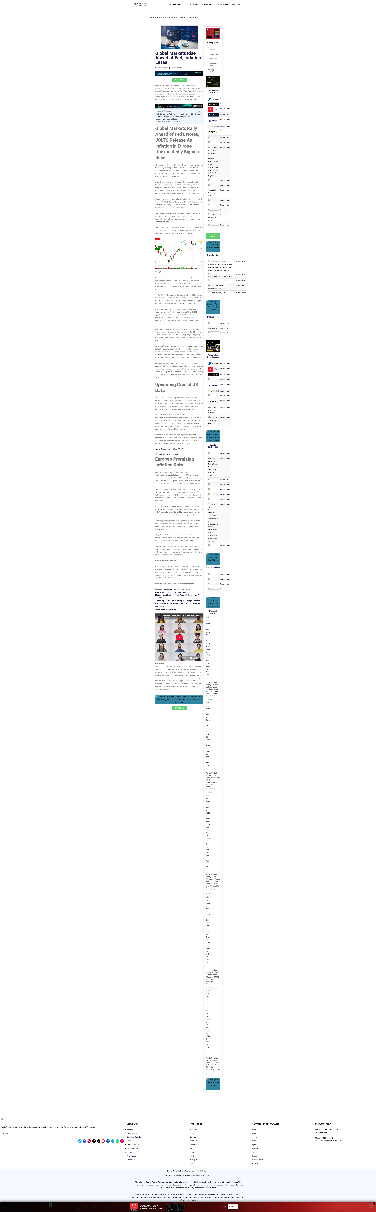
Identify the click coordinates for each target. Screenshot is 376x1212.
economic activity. (162, 222)
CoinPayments (257, 1160)
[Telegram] (112, 1141)
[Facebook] (84, 1141)
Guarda (255, 1164)
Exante (192, 1152)
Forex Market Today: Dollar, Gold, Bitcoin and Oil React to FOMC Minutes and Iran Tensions (213, 780)
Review (222, 99)
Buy (228, 323)
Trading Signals (211, 71)
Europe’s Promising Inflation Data (170, 121)
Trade (228, 99)
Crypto (129, 1152)
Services (130, 1141)
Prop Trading (131, 1156)
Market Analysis (181, 567)
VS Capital (193, 1160)
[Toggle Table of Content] (199, 111)
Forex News (213, 54)
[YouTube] (103, 1141)
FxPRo (192, 1156)
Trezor (254, 1152)
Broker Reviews (176, 4)
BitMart (255, 1133)
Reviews (130, 1129)
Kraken (255, 1141)
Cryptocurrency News (213, 64)
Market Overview (160, 17)
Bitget (254, 1129)
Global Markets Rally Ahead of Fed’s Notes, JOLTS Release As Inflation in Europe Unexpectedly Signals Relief (179, 115)
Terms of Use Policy (203, 1175)
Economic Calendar (134, 1137)
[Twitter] (80, 1141)
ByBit (254, 1145)
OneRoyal (193, 1145)
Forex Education (133, 1145)
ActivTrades (194, 1129)
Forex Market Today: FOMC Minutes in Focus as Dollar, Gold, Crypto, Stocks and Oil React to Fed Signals (213, 881)
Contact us (131, 1160)
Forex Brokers (132, 1133)
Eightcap (193, 1137)
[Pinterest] (89, 1141)
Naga (191, 1148)
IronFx (192, 1164)
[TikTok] (94, 1141)
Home (152, 17)
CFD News (213, 59)
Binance (255, 1148)
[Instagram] (122, 1141)
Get (228, 328)
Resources (236, 4)
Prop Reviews (207, 4)
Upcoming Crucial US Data (167, 119)
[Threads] (98, 1141)
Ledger (254, 1156)
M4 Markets (194, 1141)
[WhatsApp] (117, 1141)
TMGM (192, 1133)
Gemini (255, 1137)
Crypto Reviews (192, 4)
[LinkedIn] (108, 1141)
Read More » (209, 699)
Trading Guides (222, 4)
